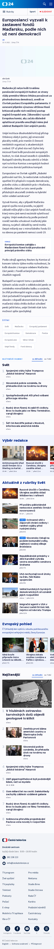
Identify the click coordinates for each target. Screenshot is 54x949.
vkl (3, 40)
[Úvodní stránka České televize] (14, 839)
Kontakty (33, 919)
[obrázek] (27, 61)
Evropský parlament (38, 326)
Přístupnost (36, 943)
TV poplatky (8, 884)
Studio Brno (34, 884)
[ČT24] (7, 4)
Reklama (32, 878)
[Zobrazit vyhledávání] (44, 4)
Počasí (5, 901)
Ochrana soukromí (20, 943)
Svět (7, 326)
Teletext (6, 890)
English (5, 943)
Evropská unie (11, 340)
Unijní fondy (10, 346)
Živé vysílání (8, 878)
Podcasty (6, 895)
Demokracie (31, 333)
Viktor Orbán (28, 340)
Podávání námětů (37, 907)
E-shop (5, 907)
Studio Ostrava (35, 890)
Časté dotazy (34, 913)
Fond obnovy (26, 346)
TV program (8, 872)
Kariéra (31, 901)
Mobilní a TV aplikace (12, 913)
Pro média (33, 872)
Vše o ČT (6, 919)
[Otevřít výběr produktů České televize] (51, 4)
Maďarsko (19, 326)
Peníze (45, 333)
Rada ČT (32, 895)
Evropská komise (12, 333)
